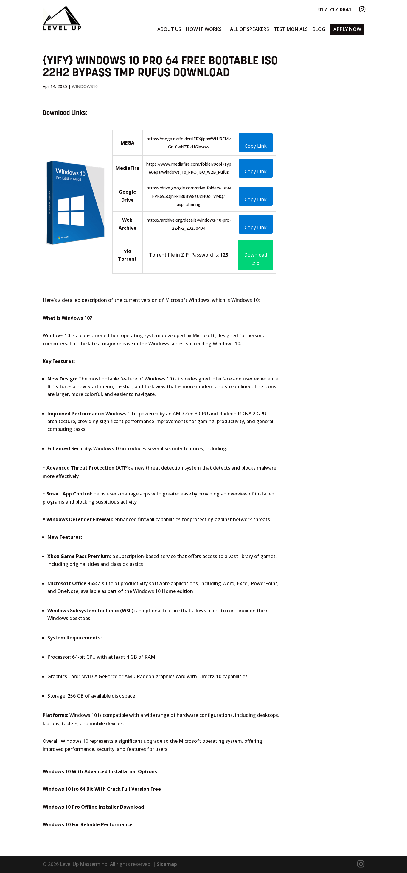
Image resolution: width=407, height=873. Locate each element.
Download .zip (255, 258)
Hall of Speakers (247, 29)
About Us (169, 29)
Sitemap (167, 864)
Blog (319, 29)
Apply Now (347, 29)
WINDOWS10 (85, 86)
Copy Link (256, 146)
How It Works (204, 29)
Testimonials (291, 29)
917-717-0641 (335, 9)
